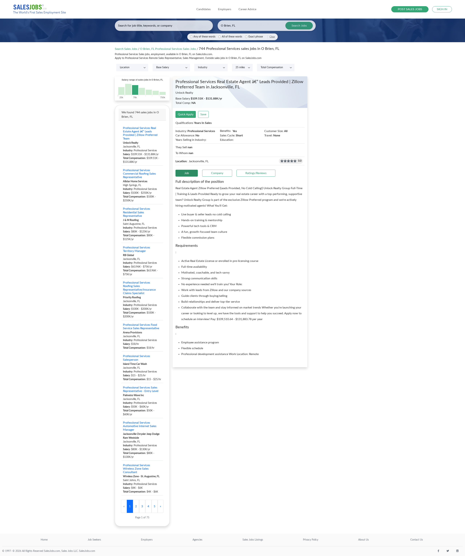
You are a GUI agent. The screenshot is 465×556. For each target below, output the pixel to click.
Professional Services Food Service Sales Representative (141, 326)
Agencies (197, 540)
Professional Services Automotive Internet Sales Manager (139, 426)
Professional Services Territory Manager (136, 249)
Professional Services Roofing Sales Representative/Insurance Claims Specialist (139, 288)
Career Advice (247, 9)
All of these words (232, 36)
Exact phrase (255, 36)
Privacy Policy (310, 540)
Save (203, 114)
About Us (363, 540)
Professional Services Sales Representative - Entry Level (140, 389)
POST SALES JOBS (410, 9)
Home (44, 540)
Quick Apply (185, 114)
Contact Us (416, 540)
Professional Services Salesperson (136, 358)
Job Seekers (94, 540)
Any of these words (204, 36)
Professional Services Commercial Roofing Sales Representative (139, 174)
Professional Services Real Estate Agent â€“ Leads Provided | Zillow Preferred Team (140, 133)
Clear (272, 37)
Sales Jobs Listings (252, 540)
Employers (147, 540)
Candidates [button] (203, 9)
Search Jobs (299, 25)
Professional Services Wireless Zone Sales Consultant (136, 469)
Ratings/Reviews (255, 173)
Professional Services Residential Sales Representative (136, 212)
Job (186, 173)
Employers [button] (224, 9)
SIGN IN (442, 9)
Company (217, 173)
